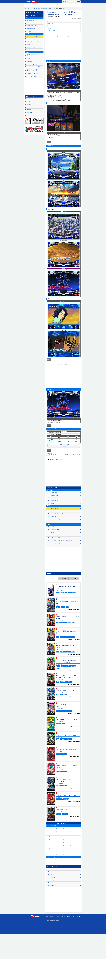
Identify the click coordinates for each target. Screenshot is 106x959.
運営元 (47, 916)
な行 (78, 859)
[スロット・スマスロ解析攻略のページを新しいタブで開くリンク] (48, 872)
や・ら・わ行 (70, 862)
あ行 (49, 859)
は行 (49, 862)
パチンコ (48, 4)
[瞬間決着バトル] (48, 532)
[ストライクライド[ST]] (48, 529)
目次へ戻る (48, 141)
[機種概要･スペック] (48, 492)
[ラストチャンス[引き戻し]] (48, 535)
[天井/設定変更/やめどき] (48, 501)
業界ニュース (77, 4)
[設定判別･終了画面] (48, 495)
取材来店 (67, 4)
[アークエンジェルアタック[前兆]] (48, 514)
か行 (56, 859)
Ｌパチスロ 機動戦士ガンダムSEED (45, 8)
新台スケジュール (57, 5)
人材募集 (78, 916)
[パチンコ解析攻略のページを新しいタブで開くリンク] (48, 874)
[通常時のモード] (48, 516)
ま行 (57, 862)
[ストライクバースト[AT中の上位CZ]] (48, 538)
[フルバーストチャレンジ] (48, 546)
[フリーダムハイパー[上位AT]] (48, 543)
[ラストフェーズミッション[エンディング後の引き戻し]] (48, 540)
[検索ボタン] (78, 1)
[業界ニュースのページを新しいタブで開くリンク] (48, 883)
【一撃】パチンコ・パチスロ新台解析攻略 (31, 1)
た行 (71, 859)
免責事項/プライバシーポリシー (55, 916)
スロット (38, 4)
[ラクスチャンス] (48, 511)
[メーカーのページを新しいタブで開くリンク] (48, 885)
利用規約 (63, 916)
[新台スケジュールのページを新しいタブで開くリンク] (48, 877)
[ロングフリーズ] (48, 522)
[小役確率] (48, 503)
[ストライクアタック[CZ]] (48, 519)
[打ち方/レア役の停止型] (48, 498)
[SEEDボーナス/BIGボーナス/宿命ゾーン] (48, 527)
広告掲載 (68, 916)
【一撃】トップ (29, 4)
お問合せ (73, 916)
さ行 (64, 859)
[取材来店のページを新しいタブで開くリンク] (48, 880)
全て (53, 578)
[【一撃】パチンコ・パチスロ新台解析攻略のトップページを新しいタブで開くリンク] (48, 869)
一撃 (28, 8)
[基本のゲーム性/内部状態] (48, 508)
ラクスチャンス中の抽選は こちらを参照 (63, 445)
